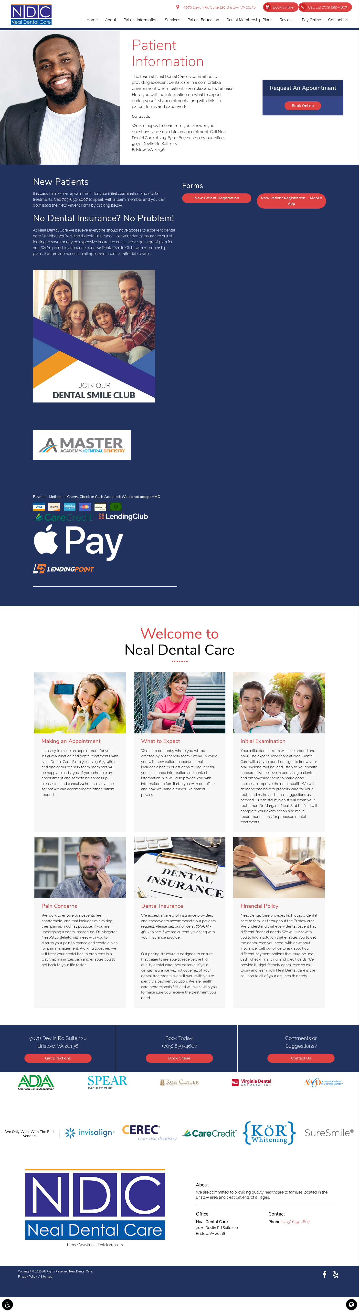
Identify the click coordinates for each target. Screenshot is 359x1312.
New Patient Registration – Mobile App (291, 201)
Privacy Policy (27, 1276)
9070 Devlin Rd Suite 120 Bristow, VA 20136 (218, 7)
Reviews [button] (287, 20)
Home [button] (92, 20)
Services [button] (172, 20)
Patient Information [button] (141, 20)
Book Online (283, 7)
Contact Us (301, 1058)
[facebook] (324, 1274)
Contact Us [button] (338, 20)
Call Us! (327, 7)
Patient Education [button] (203, 20)
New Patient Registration (216, 198)
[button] (7, 1304)
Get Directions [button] (58, 1058)
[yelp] (335, 1274)
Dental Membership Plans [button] (249, 20)
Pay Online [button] (311, 20)
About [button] (110, 20)
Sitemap (46, 1276)
